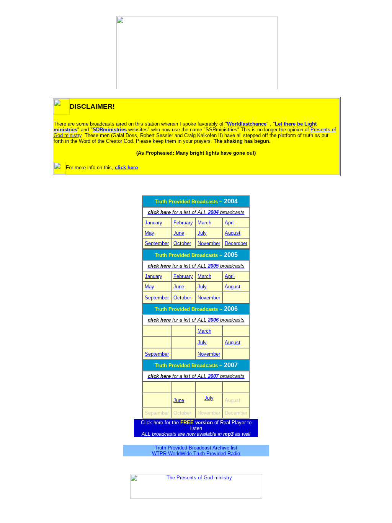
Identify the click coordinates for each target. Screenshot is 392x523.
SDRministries (110, 129)
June (178, 400)
